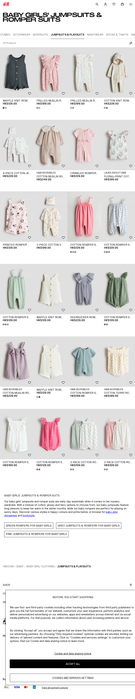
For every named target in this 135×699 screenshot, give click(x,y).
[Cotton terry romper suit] (118, 361)
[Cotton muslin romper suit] (51, 145)
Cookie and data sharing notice (72, 653)
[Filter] (130, 43)
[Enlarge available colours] (5, 108)
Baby (20, 566)
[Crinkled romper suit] (84, 145)
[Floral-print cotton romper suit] (118, 145)
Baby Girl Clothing (40, 566)
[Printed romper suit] (17, 216)
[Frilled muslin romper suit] (51, 72)
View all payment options (55, 687)
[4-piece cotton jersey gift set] (17, 145)
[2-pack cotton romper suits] (84, 434)
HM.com (8, 566)
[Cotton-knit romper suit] (118, 72)
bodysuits (29, 515)
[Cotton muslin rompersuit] (17, 361)
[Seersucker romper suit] (84, 289)
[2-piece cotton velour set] (51, 216)
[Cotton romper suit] (84, 216)
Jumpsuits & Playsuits (74, 566)
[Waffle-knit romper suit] (17, 72)
